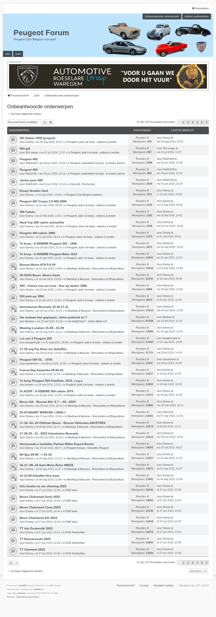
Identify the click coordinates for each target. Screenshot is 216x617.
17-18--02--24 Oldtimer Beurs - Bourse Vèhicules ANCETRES (62, 423)
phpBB (22, 585)
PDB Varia (71, 490)
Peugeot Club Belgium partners (84, 194)
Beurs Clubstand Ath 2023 (38, 518)
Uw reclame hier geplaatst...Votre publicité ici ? (53, 317)
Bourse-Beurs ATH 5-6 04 (37, 264)
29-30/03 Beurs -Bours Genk (40, 275)
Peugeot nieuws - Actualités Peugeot (88, 448)
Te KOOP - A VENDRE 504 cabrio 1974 (46, 391)
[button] (207, 122)
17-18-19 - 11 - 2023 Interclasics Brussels (49, 433)
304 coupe (32, 152)
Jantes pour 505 (31, 180)
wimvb (29, 384)
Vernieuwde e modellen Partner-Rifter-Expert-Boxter (57, 444)
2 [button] (183, 122)
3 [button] (188, 122)
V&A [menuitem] (7, 54)
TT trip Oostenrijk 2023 (36, 528)
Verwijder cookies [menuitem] (164, 585)
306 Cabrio (27, 212)
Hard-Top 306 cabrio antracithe (42, 222)
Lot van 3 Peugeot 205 (36, 338)
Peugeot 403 (29, 159)
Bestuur (30, 321)
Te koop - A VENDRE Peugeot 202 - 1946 (48, 243)
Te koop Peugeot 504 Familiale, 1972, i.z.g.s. (51, 380)
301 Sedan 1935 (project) (37, 138)
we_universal (19, 593)
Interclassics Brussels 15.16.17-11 (44, 306)
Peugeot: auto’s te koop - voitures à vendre (92, 142)
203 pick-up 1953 (32, 296)
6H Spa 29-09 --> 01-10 (36, 454)
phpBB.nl (38, 589)
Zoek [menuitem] (18, 54)
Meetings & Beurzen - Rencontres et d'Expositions (95, 268)
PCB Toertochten (75, 532)
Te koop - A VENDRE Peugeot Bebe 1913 (48, 254)
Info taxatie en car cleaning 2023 (43, 486)
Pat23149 (31, 163)
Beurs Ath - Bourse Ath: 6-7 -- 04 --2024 (48, 401)
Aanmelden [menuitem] (202, 8)
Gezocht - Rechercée (83, 184)
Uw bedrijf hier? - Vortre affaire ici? (87, 321)
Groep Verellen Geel (34, 190)
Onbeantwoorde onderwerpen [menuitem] (162, 16)
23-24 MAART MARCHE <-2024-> (43, 412)
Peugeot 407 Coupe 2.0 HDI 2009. (43, 201)
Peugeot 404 (29, 169)
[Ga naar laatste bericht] (172, 138)
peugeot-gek (33, 342)
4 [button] (192, 122)
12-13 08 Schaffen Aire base (39, 475)
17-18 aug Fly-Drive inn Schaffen (43, 349)
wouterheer (32, 363)
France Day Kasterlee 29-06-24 (41, 370)
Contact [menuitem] (144, 585)
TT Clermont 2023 (32, 549)
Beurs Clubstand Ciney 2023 (40, 507)
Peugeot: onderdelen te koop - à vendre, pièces (97, 163)
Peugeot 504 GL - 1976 (36, 359)
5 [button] (197, 122)
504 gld (25, 148)
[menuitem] (10, 597)
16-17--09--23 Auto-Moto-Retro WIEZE (46, 465)
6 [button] (202, 122)
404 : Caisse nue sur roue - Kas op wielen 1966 (53, 285)
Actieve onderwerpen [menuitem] (196, 16)
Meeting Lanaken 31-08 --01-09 (42, 328)
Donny (29, 142)
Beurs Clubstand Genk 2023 (40, 496)
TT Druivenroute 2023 (35, 539)
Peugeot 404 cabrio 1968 (37, 233)
